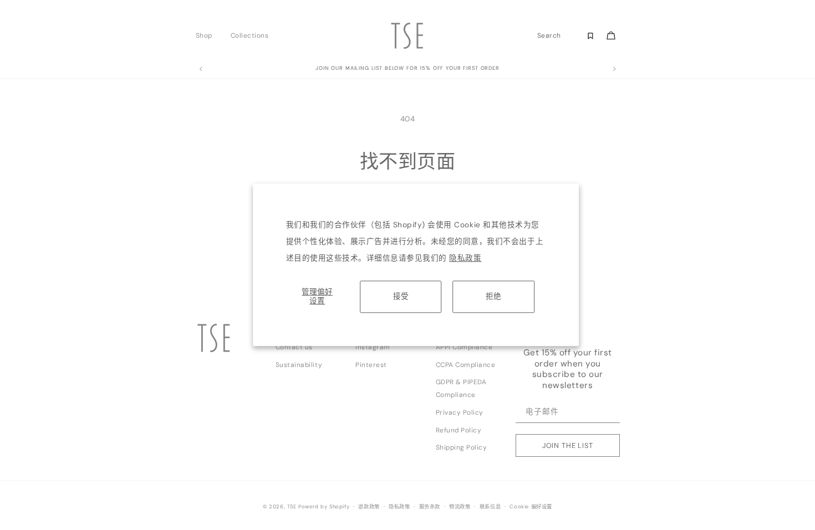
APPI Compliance (464, 347)
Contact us (294, 347)
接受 (401, 296)
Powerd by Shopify (323, 506)
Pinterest (371, 364)
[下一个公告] (614, 69)
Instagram (372, 347)
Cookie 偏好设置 (531, 506)
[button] (207, 35)
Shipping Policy (461, 447)
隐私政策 (465, 258)
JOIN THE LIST (567, 445)
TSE (292, 506)
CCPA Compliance (466, 364)
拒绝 (493, 296)
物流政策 (459, 506)
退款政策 (368, 506)
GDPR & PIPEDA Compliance (461, 388)
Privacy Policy (459, 412)
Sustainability (299, 364)
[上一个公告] (201, 69)
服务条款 (429, 506)
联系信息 (490, 506)
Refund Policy (459, 430)
